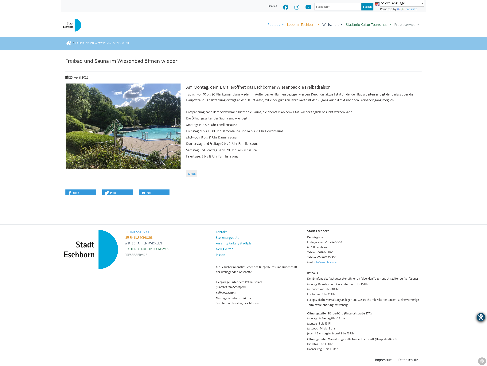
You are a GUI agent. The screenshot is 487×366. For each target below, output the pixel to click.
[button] (80, 192)
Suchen (367, 6)
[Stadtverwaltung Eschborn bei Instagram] (296, 7)
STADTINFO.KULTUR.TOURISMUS (147, 249)
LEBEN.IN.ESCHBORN (139, 238)
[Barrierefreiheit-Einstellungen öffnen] (481, 317)
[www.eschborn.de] (68, 43)
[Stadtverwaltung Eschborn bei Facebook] (285, 7)
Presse (220, 255)
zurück (192, 173)
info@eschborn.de (325, 262)
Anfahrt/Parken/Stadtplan (234, 243)
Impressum (383, 360)
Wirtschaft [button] (331, 24)
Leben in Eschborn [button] (301, 24)
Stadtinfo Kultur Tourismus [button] (367, 24)
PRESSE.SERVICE (136, 255)
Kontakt (272, 6)
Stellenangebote (227, 238)
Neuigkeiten (224, 249)
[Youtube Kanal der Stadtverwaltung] (308, 7)
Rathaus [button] (274, 24)
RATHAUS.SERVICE (137, 232)
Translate (410, 9)
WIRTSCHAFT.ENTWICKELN (143, 243)
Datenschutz (408, 360)
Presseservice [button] (405, 24)
